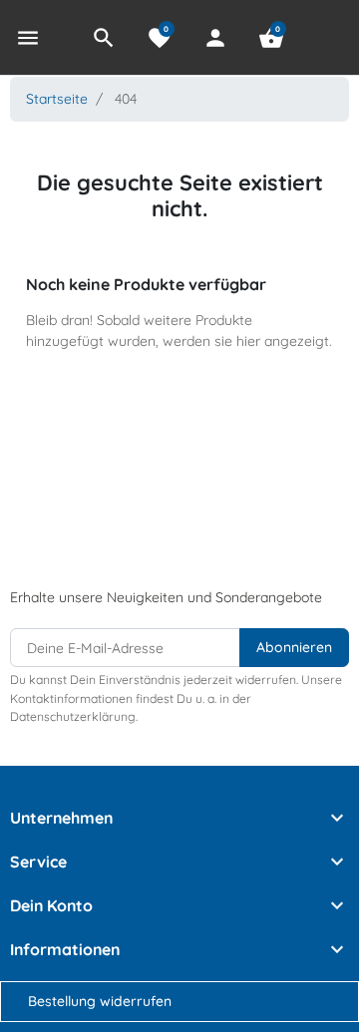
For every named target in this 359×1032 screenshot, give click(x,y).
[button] (104, 38)
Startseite (57, 98)
